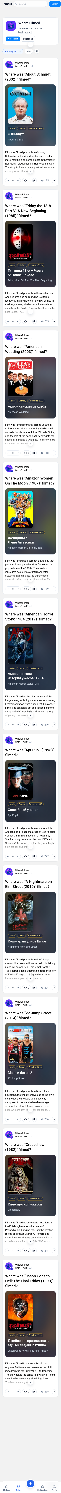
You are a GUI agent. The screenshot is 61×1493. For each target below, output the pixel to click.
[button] (7, 4)
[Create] (30, 1483)
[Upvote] (8, 180)
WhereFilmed (22, 62)
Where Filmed (21, 66)
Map (29, 51)
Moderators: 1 (25, 32)
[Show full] (30, 171)
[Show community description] (30, 44)
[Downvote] (18, 180)
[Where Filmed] (11, 67)
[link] (26, 180)
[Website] (36, 51)
